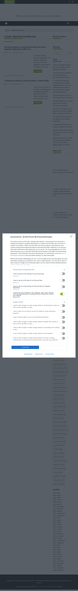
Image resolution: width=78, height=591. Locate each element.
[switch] (62, 273)
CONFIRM (25, 347)
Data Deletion (28, 354)
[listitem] (39, 270)
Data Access (39, 354)
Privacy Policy (50, 354)
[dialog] (39, 295)
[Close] (72, 237)
